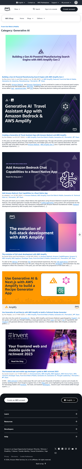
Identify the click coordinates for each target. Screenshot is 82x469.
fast (29, 262)
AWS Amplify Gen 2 (47, 144)
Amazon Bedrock (17, 84)
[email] (55, 453)
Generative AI (25, 318)
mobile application (47, 202)
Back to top (40, 464)
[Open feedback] (80, 234)
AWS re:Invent (12, 381)
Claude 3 (74, 318)
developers (59, 263)
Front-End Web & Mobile (10, 26)
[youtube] (72, 449)
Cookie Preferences (26, 456)
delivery (15, 262)
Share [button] (43, 81)
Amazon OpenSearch (34, 84)
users (53, 320)
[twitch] (69, 449)
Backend (76, 204)
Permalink (33, 81)
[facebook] (59, 449)
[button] (69, 9)
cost (31, 88)
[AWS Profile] (76, 2)
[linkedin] (62, 449)
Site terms (14, 456)
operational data (20, 88)
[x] (55, 449)
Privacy (6, 456)
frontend (23, 384)
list (63, 320)
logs (12, 88)
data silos (30, 86)
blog (43, 383)
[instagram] (66, 449)
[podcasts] (76, 449)
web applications (62, 262)
